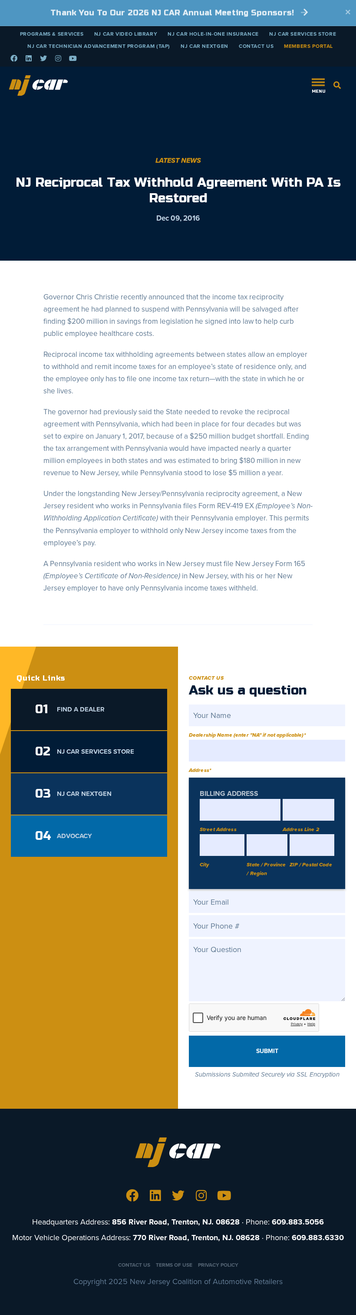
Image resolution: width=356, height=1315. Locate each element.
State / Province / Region (266, 869)
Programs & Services (52, 34)
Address (200, 770)
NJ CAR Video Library (126, 34)
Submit (267, 1051)
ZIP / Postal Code (311, 865)
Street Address (218, 829)
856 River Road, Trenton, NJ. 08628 (176, 1222)
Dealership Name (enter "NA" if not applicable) (247, 735)
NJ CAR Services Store (302, 34)
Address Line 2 (301, 829)
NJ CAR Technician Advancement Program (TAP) (98, 46)
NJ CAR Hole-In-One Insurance (213, 34)
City (204, 865)
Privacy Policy (218, 1265)
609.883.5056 (298, 1222)
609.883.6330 (318, 1237)
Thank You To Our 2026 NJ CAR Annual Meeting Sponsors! (173, 12)
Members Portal (308, 46)
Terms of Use (174, 1265)
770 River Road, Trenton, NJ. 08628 (196, 1237)
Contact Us (256, 46)
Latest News (178, 160)
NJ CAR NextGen (204, 46)
